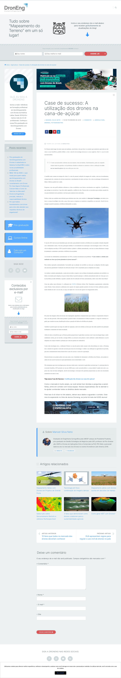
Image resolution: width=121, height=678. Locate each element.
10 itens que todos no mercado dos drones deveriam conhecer (57, 536)
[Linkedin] (70, 658)
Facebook (70, 450)
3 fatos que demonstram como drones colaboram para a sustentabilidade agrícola (76, 516)
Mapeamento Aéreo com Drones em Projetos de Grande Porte (48, 490)
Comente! (88, 120)
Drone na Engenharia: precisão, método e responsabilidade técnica (18, 196)
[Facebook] (10, 270)
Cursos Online (20, 238)
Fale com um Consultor (20, 251)
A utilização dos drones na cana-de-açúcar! (79, 379)
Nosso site (17, 134)
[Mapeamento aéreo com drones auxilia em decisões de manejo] (103, 485)
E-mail (41, 605)
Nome (41, 595)
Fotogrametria (57, 123)
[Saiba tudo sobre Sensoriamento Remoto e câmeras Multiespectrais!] (49, 510)
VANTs (74, 284)
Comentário (43, 564)
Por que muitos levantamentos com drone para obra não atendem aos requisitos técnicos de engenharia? (18, 207)
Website (59, 450)
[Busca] (114, 5)
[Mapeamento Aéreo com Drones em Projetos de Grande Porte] (49, 485)
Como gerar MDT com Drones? (103, 514)
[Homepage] (16, 7)
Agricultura (100, 120)
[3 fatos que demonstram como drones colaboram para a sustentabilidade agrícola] (76, 510)
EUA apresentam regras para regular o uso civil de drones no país (95, 536)
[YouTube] (24, 270)
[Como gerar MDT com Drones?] (103, 510)
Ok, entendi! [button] (60, 673)
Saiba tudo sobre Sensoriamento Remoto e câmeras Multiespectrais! (46, 516)
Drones (47, 123)
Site (39, 614)
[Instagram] (17, 270)
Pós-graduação (21, 225)
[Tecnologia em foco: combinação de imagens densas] (76, 485)
